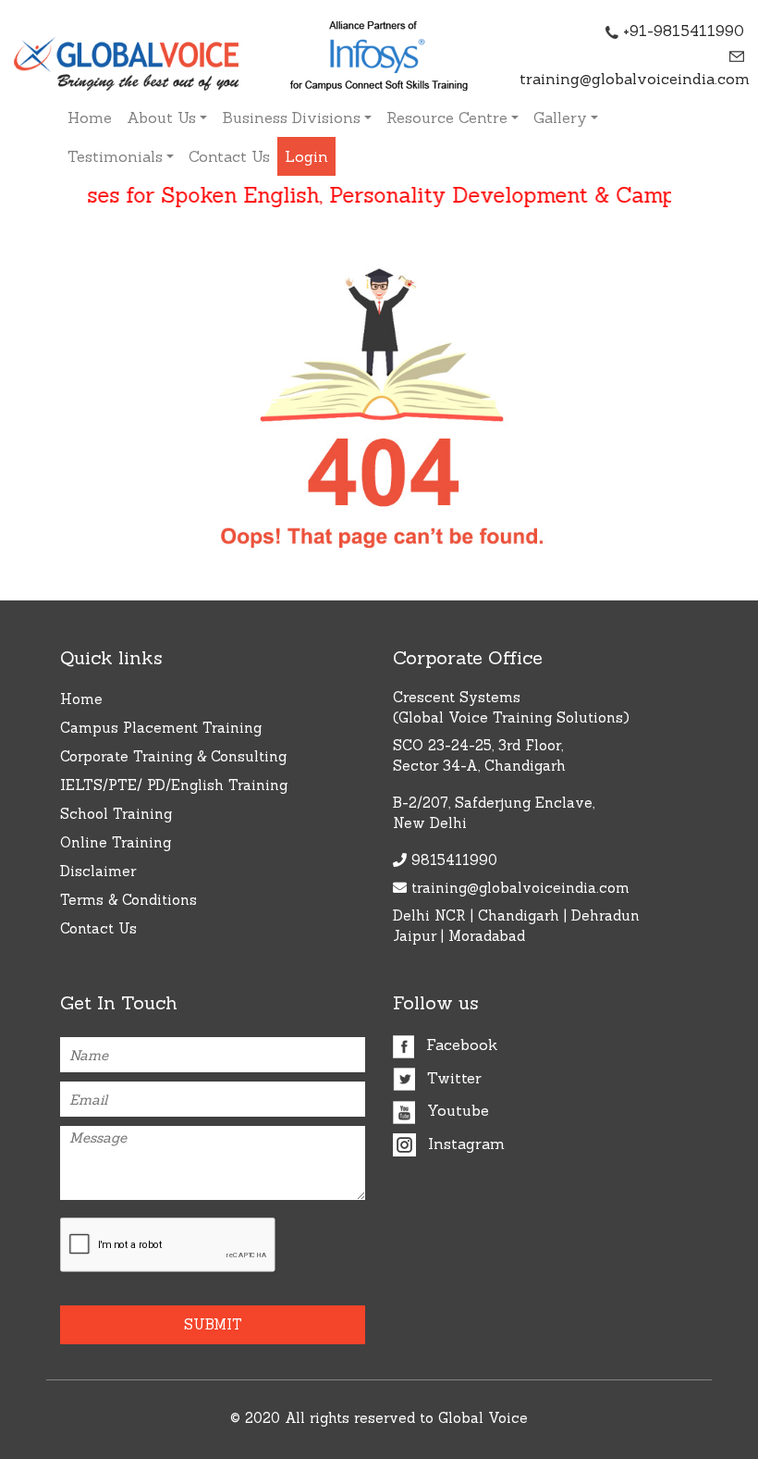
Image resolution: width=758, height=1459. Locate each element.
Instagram (464, 1143)
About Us (161, 117)
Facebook (459, 1044)
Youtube (455, 1110)
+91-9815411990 (681, 30)
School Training (116, 813)
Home (89, 117)
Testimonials (115, 156)
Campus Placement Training (161, 727)
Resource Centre (446, 117)
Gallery (560, 117)
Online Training (115, 842)
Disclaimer (98, 871)
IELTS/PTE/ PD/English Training (173, 785)
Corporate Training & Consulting (173, 756)
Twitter (452, 1078)
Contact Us (229, 156)
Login (306, 156)
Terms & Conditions (128, 900)
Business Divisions (291, 117)
